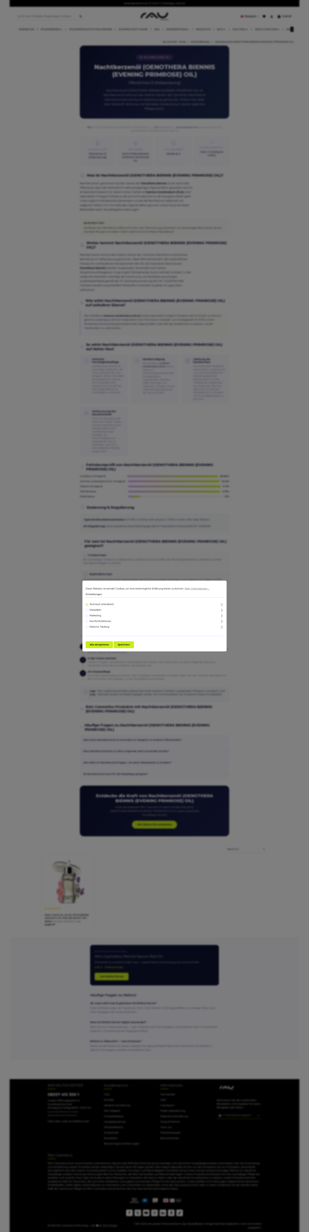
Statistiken (95, 609)
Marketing (95, 615)
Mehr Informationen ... (197, 588)
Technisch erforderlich (101, 604)
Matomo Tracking (99, 626)
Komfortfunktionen (100, 621)
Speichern (124, 644)
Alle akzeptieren (99, 644)
